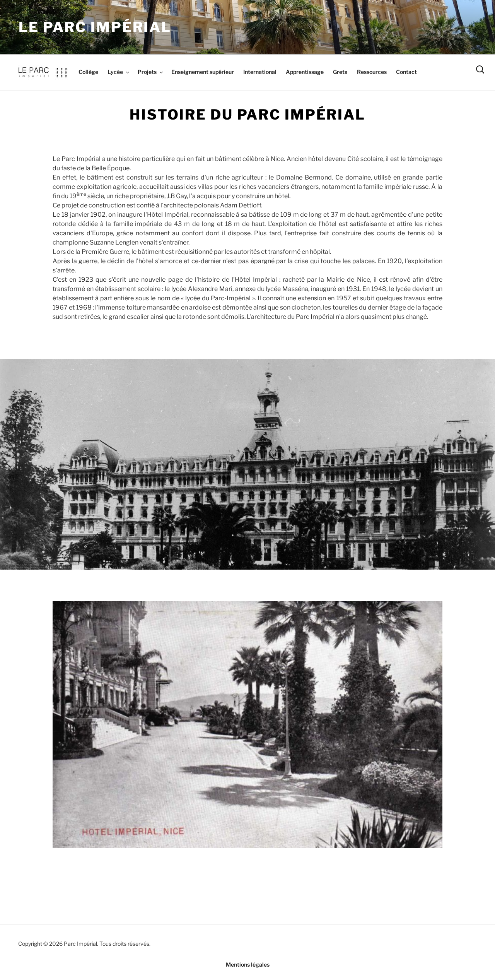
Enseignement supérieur (202, 71)
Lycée (115, 71)
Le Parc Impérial (95, 27)
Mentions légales (248, 964)
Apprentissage (305, 71)
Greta (340, 71)
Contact (406, 71)
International (260, 71)
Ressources (372, 71)
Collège (88, 71)
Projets (147, 71)
